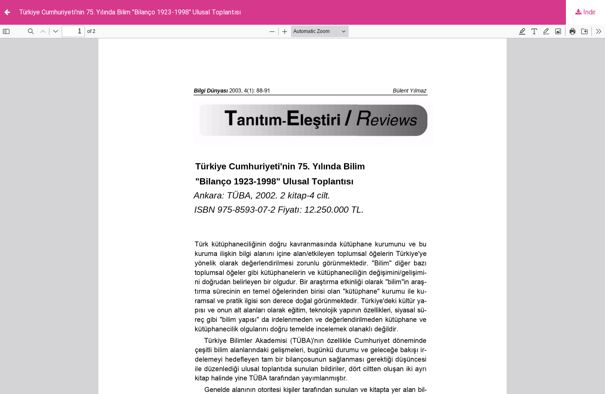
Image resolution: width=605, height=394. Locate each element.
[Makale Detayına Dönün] (7, 12)
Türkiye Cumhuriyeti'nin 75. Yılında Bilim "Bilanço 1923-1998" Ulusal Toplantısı (130, 12)
